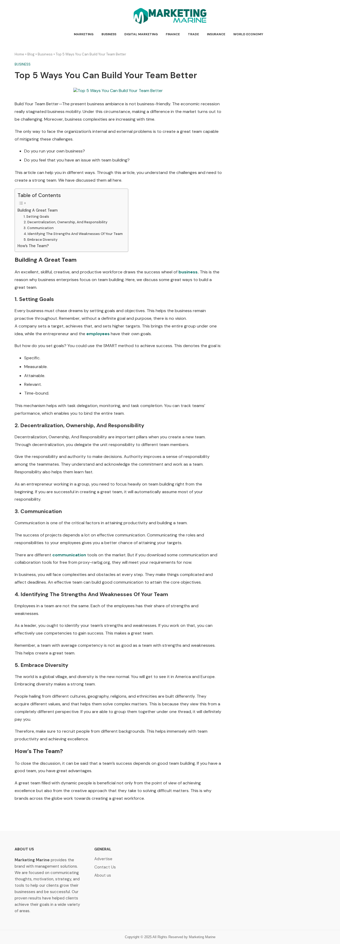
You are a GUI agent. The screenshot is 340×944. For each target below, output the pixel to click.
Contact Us (105, 867)
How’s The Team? (33, 245)
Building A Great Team (38, 210)
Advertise (103, 859)
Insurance (216, 34)
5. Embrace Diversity (40, 239)
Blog (31, 54)
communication (68, 555)
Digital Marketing (141, 34)
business (188, 272)
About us (102, 875)
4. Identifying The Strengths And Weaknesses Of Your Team (73, 233)
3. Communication (39, 228)
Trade (193, 34)
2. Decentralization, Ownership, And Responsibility (65, 222)
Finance (173, 34)
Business (108, 34)
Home (19, 54)
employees (98, 333)
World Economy (248, 34)
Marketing (84, 34)
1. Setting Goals (36, 216)
